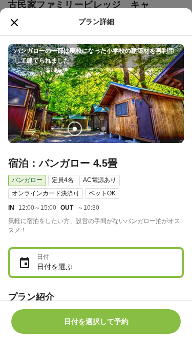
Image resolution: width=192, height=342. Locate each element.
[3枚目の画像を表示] (103, 129)
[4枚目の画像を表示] (118, 129)
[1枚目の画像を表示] (75, 129)
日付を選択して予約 (96, 321)
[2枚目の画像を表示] (89, 129)
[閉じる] (14, 22)
